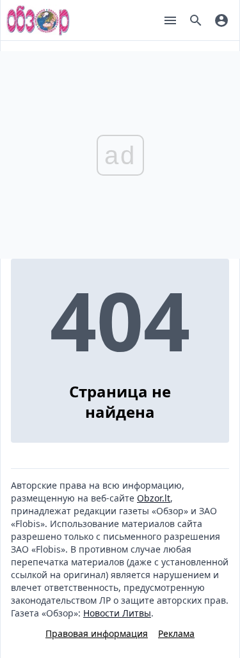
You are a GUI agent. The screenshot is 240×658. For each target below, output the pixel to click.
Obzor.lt (153, 498)
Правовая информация (96, 633)
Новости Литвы (117, 613)
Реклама (176, 633)
